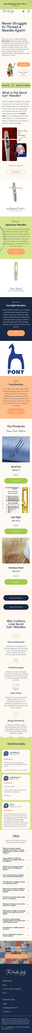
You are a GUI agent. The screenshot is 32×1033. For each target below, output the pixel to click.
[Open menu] (28, 11)
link (15, 1029)
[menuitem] (16, 985)
